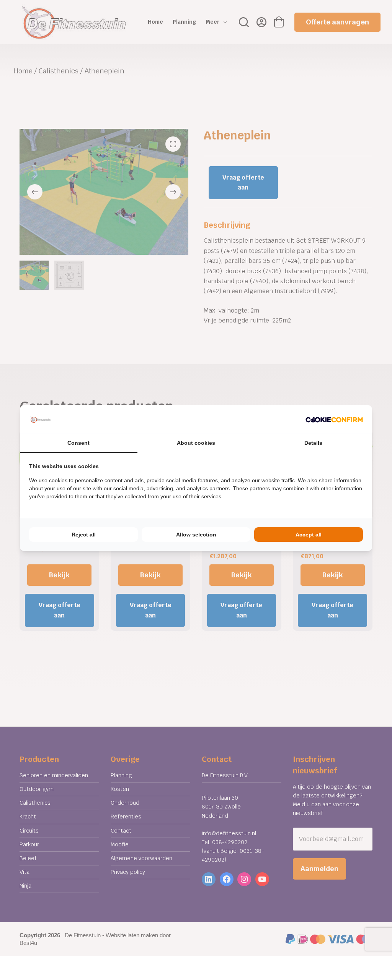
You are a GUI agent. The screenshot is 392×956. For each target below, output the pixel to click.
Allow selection (196, 534)
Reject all (84, 534)
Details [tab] (313, 443)
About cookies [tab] (196, 443)
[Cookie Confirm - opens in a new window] (334, 419)
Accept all (309, 534)
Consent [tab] (78, 443)
